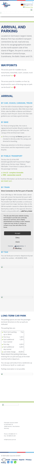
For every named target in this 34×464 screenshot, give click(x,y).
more (17, 242)
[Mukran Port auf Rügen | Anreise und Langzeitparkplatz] (22, 5)
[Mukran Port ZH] (28, 7)
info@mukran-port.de (10, 439)
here (12, 76)
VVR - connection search (12, 175)
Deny (17, 237)
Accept (17, 233)
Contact (15, 460)
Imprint (21, 460)
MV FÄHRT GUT (6, 181)
